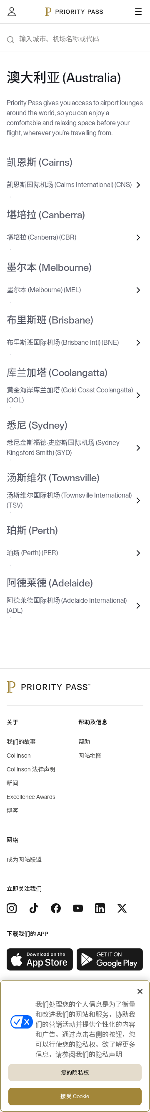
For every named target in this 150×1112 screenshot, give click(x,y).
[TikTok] (34, 908)
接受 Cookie (74, 1096)
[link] (40, 959)
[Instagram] (12, 908)
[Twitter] (122, 908)
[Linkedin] (100, 908)
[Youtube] (78, 908)
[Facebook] (56, 908)
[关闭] (140, 991)
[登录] (12, 12)
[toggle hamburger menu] (138, 12)
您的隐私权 (75, 1072)
